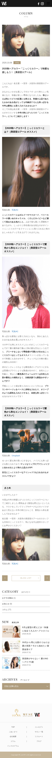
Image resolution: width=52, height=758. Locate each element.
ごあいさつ (13, 732)
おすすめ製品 (7, 598)
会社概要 (13, 736)
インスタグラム (13, 746)
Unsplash (16, 455)
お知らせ (5, 604)
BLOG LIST (26, 578)
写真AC (15, 210)
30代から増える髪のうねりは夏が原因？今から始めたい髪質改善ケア (36, 645)
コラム (17, 62)
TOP (13, 727)
